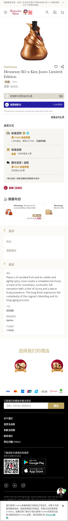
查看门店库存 (15, 187)
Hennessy (10, 67)
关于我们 (8, 418)
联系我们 (8, 435)
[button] (55, 12)
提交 (56, 405)
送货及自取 (9, 424)
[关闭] (62, 505)
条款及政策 (9, 430)
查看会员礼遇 (57, 116)
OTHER (10, 310)
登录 (61, 96)
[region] (34, 511)
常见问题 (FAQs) (12, 441)
